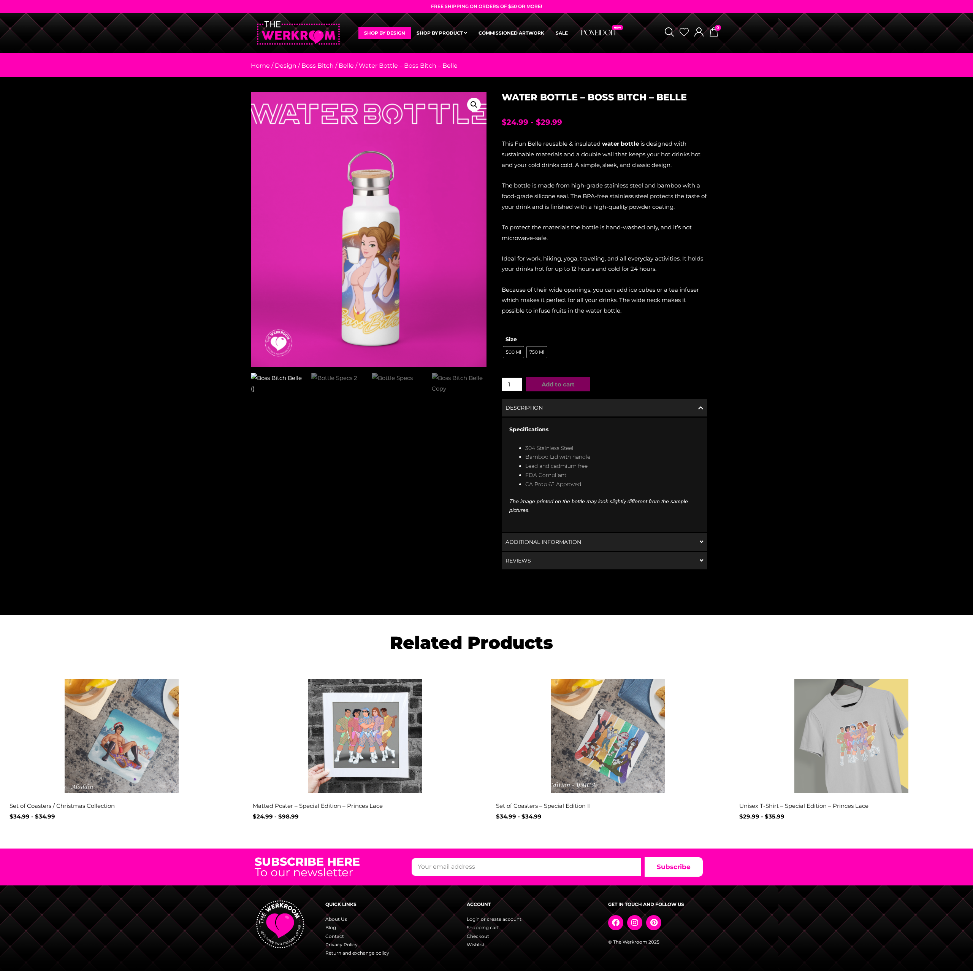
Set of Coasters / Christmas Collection (62, 805)
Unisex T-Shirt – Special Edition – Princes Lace (803, 805)
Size (511, 339)
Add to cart (558, 384)
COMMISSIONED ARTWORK (511, 33)
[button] (474, 104)
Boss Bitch (317, 65)
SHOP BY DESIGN (384, 33)
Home (260, 65)
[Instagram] (634, 922)
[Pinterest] (653, 922)
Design (285, 65)
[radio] (513, 352)
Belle (346, 65)
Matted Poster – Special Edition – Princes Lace (318, 805)
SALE (562, 33)
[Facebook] (615, 922)
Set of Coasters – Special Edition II (543, 805)
